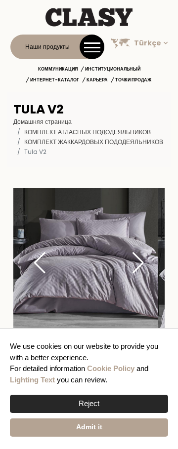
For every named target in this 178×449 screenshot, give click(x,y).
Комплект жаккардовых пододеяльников (93, 142)
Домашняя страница (42, 121)
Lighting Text (32, 379)
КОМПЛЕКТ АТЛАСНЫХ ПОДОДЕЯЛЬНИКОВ (87, 132)
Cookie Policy (110, 368)
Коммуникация (58, 69)
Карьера (97, 80)
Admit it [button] (89, 427)
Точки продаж (133, 80)
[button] (138, 263)
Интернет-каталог (54, 80)
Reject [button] (89, 403)
